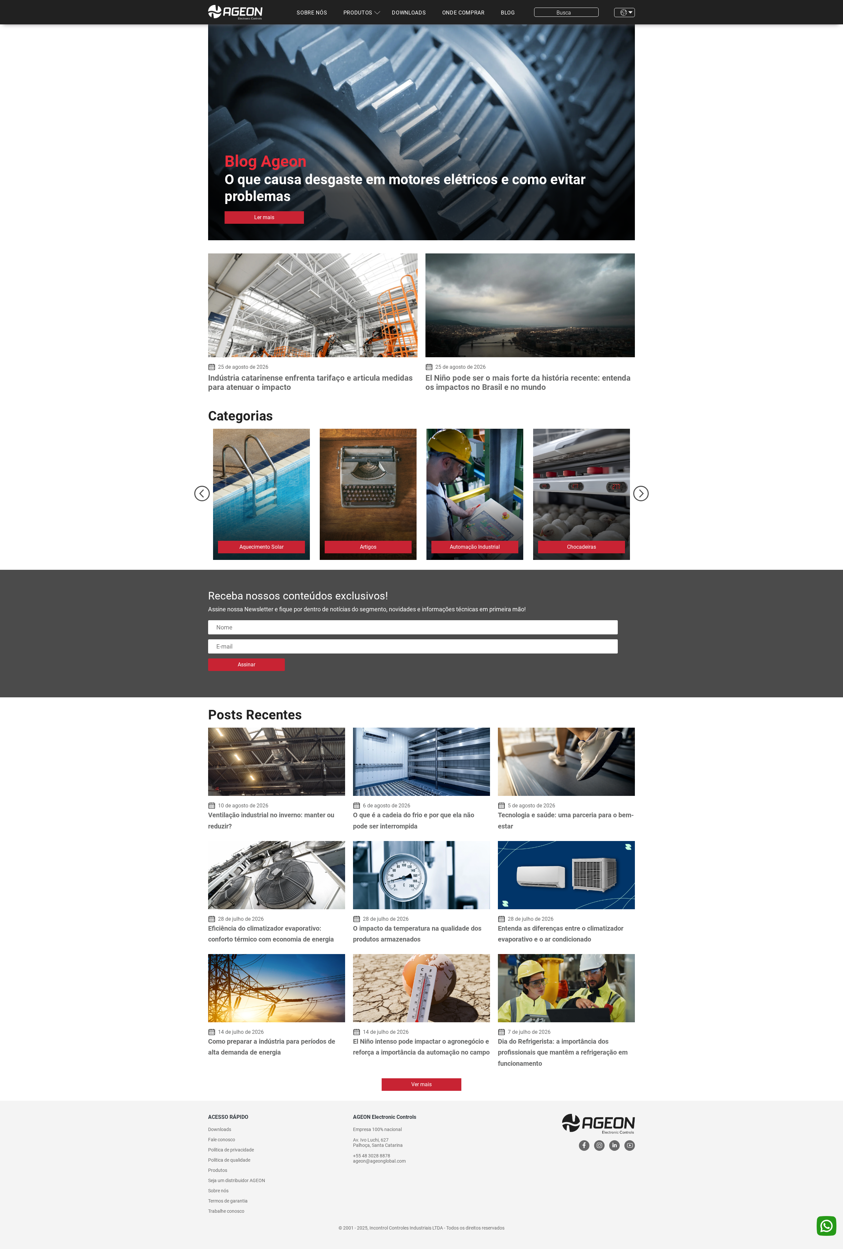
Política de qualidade (229, 1160)
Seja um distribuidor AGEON (236, 1180)
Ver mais (421, 1084)
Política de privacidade (231, 1149)
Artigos (368, 547)
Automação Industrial (475, 547)
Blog (508, 13)
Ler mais (264, 217)
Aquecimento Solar (261, 547)
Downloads (409, 13)
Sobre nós (312, 13)
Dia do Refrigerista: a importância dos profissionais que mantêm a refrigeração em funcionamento (563, 1052)
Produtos (358, 13)
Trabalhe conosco (226, 1211)
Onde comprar (463, 13)
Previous (202, 493)
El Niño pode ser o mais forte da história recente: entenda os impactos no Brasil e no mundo (528, 382)
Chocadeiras (581, 547)
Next (641, 493)
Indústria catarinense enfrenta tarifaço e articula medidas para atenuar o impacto (310, 382)
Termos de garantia (228, 1201)
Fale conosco (221, 1139)
